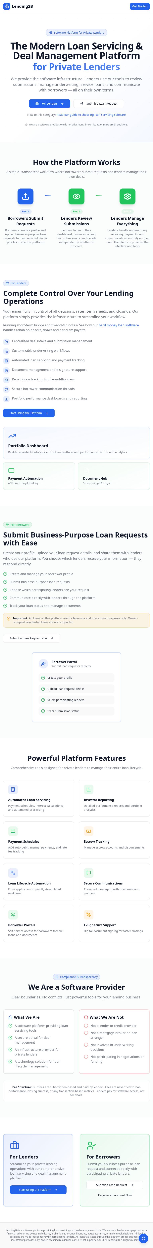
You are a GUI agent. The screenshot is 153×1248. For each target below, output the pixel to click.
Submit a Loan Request (101, 103)
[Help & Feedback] (143, 1238)
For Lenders (50, 103)
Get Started (139, 6)
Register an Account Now (115, 1195)
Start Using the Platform (26, 413)
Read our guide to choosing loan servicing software (91, 115)
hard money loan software (119, 325)
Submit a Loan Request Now (28, 638)
